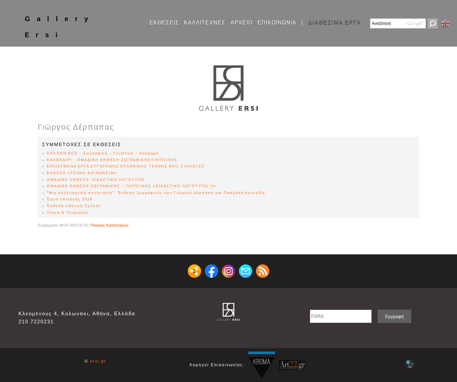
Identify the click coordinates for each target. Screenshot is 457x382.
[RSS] (262, 271)
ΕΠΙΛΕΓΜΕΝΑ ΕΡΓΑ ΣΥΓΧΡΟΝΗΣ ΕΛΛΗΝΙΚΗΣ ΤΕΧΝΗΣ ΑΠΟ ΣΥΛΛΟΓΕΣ (126, 166)
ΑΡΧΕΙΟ (242, 22)
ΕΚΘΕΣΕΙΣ (164, 22)
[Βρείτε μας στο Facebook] (211, 271)
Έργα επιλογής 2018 (70, 199)
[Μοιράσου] (194, 271)
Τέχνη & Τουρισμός (68, 212)
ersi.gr (98, 361)
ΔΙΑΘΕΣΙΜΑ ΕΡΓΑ (334, 22)
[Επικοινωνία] (245, 271)
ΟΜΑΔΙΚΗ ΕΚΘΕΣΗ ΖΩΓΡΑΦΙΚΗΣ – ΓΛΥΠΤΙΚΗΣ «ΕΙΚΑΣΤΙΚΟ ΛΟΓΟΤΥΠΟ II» (131, 186)
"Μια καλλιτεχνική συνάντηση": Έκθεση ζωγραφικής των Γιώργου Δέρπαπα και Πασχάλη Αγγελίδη (156, 193)
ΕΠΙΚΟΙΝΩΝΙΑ (277, 22)
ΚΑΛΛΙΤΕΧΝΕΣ (204, 22)
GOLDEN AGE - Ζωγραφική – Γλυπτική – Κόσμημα (103, 153)
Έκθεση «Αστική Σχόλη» (74, 206)
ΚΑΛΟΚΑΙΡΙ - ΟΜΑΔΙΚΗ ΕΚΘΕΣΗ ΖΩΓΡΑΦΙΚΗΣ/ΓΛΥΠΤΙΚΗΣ (112, 160)
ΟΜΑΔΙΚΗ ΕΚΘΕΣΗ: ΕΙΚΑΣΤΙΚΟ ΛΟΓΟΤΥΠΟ (96, 180)
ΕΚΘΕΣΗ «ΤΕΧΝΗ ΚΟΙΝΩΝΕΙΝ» (82, 173)
